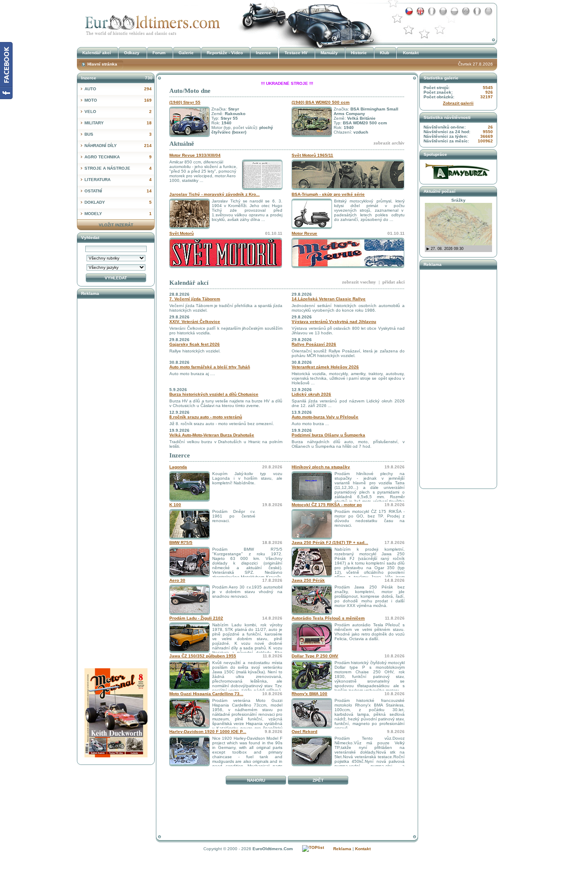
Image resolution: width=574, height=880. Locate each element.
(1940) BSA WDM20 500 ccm (321, 102)
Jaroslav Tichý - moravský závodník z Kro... (214, 194)
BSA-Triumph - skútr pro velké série (328, 194)
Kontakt (411, 52)
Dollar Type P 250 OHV (315, 656)
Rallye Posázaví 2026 (314, 344)
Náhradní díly (118, 145)
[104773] (312, 727)
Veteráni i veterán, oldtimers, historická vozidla (150, 22)
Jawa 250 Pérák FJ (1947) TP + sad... (330, 542)
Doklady (118, 202)
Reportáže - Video (225, 52)
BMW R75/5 (180, 542)
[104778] (189, 651)
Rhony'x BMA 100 (309, 693)
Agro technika (118, 157)
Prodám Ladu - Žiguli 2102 (196, 618)
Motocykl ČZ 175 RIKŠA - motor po (327, 504)
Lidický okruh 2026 (311, 394)
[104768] (312, 764)
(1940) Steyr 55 (184, 102)
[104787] (189, 500)
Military (118, 123)
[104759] (189, 764)
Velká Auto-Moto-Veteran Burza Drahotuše (211, 435)
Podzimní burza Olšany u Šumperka (328, 435)
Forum (159, 52)
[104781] (312, 575)
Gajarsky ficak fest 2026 (194, 344)
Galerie (186, 52)
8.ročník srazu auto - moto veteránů (205, 417)
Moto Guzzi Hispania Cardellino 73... (206, 693)
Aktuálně (181, 143)
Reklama (342, 848)
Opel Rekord (304, 731)
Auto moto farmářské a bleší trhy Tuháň (209, 367)
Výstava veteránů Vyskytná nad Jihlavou (334, 321)
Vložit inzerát (116, 225)
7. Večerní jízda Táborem (194, 299)
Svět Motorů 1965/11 (312, 155)
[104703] (312, 613)
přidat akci (393, 281)
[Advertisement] (287, 806)
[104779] (189, 613)
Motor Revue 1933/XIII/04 (195, 155)
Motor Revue (304, 233)
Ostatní (118, 191)
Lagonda (178, 467)
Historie (359, 52)
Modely (118, 213)
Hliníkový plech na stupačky (321, 467)
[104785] (312, 538)
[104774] (189, 727)
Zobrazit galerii (458, 103)
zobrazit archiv (389, 142)
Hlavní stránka (102, 64)
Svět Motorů (181, 233)
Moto (118, 100)
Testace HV (296, 52)
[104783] (189, 575)
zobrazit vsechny (359, 281)
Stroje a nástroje (118, 168)
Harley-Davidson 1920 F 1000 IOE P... (207, 731)
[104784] (189, 538)
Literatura (118, 179)
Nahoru (256, 780)
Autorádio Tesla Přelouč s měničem (328, 618)
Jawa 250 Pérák (308, 580)
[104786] (312, 500)
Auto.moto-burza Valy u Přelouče (325, 417)
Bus (118, 134)
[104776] (189, 689)
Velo (118, 111)
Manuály (329, 52)
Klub (384, 52)
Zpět (318, 780)
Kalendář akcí (188, 282)
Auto (118, 89)
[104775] (312, 689)
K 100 (175, 504)
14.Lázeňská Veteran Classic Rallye (329, 299)
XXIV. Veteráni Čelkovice (194, 321)
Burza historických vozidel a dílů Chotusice (213, 394)
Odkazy (132, 52)
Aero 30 (177, 580)
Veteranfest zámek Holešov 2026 (325, 367)
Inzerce (179, 455)
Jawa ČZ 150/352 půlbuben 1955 (202, 656)
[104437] (312, 651)
